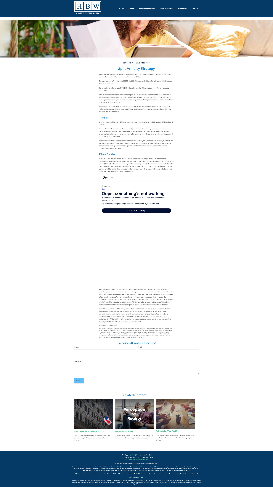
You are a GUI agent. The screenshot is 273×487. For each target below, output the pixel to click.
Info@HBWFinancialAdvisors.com (136, 459)
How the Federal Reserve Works (89, 431)
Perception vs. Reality (125, 431)
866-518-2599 (133, 455)
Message (77, 361)
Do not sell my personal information (190, 473)
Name (76, 347)
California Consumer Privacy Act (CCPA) (129, 473)
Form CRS (77, 482)
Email (140, 347)
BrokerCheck (154, 463)
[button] (121, 8)
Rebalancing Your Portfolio (168, 431)
